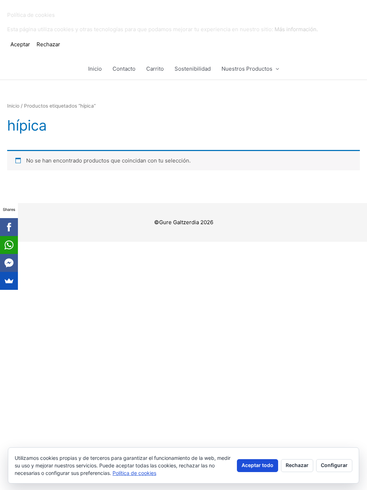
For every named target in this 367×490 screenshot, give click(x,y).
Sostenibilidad (193, 68)
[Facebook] (9, 227)
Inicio (95, 68)
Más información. (296, 29)
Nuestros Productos (246, 68)
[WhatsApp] (9, 245)
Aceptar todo (257, 465)
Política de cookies (134, 473)
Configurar (334, 465)
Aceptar (20, 44)
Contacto (124, 68)
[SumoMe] (9, 281)
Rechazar (297, 465)
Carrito (155, 68)
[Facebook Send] (9, 263)
